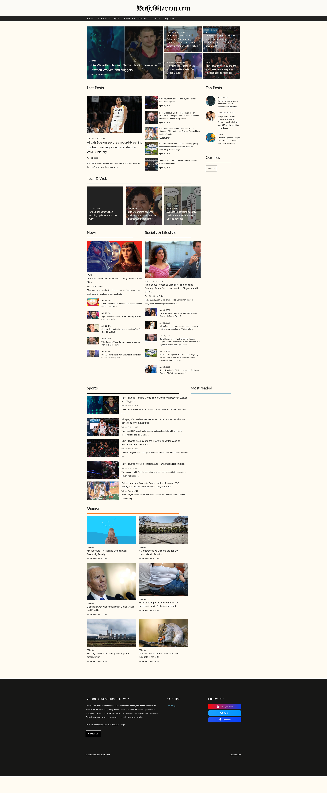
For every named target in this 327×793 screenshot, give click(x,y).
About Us (115, 725)
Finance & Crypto (108, 19)
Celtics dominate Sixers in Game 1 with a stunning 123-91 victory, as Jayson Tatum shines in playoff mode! (179, 131)
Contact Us (93, 734)
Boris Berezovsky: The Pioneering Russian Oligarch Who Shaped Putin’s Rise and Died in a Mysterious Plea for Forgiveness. (179, 116)
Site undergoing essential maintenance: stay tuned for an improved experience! (142, 215)
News (90, 19)
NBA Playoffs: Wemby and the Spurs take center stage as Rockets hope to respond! (221, 69)
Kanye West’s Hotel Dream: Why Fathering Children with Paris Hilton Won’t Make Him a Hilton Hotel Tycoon (228, 122)
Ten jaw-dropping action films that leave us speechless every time (228, 104)
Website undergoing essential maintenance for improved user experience (182, 215)
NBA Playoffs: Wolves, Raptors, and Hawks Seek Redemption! (153, 464)
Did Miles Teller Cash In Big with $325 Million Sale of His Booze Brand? (181, 69)
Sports (156, 19)
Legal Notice (235, 755)
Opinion (170, 19)
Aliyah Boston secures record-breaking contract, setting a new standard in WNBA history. (114, 147)
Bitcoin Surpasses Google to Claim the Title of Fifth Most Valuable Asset (229, 141)
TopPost (211, 168)
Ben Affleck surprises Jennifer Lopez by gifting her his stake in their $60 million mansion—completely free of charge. (178, 147)
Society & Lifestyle (135, 19)
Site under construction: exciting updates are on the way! (103, 215)
